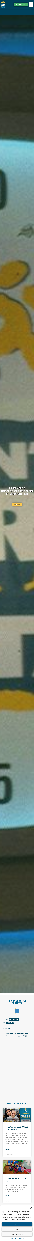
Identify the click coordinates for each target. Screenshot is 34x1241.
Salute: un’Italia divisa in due (15, 1180)
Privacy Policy (20, 1238)
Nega (17, 1229)
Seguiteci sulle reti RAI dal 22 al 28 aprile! (16, 1128)
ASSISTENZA (10, 1022)
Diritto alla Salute (13, 1019)
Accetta (17, 1224)
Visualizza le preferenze (17, 1234)
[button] (31, 1208)
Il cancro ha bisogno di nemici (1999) (17, 1036)
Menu (31, 4)
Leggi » (7, 1149)
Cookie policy (13, 1238)
